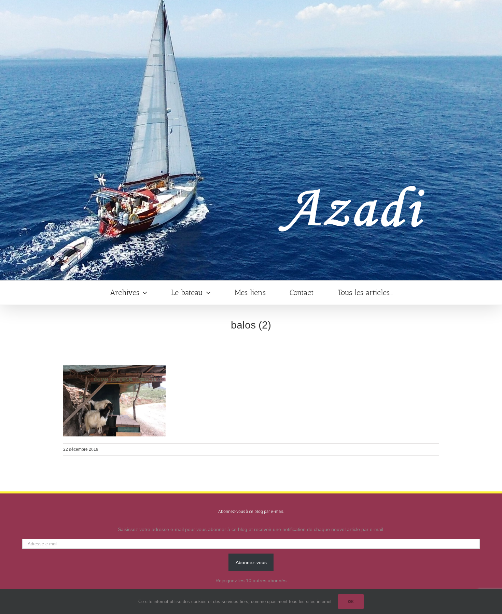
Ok (351, 601)
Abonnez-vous (251, 562)
